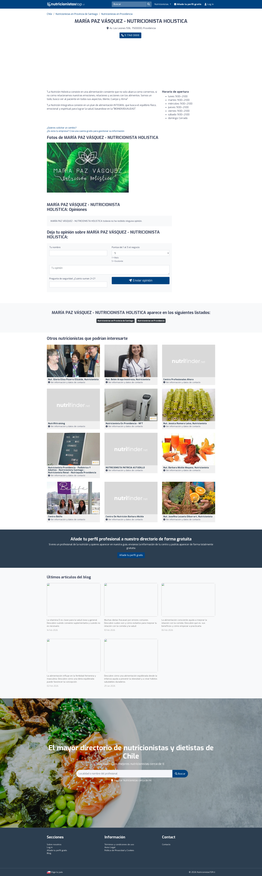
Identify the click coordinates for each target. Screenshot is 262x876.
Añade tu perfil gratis (188, 4)
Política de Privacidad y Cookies (119, 850)
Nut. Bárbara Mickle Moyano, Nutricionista (186, 467)
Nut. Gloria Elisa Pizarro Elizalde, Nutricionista (73, 379)
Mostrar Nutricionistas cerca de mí (132, 780)
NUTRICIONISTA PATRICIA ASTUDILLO (125, 467)
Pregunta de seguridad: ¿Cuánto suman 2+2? (72, 278)
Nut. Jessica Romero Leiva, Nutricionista (185, 423)
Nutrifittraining (56, 423)
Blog (49, 853)
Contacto (166, 844)
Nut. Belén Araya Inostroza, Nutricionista (128, 379)
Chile (49, 14)
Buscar (181, 773)
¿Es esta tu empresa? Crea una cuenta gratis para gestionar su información (85, 131)
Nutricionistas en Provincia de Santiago (76, 14)
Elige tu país (56, 872)
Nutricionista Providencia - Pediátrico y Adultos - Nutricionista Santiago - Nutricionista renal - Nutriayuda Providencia (72, 470)
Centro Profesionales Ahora (178, 379)
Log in (210, 4)
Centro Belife (55, 516)
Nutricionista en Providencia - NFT (124, 423)
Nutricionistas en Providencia (117, 14)
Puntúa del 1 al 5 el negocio (126, 247)
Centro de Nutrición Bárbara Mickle (125, 516)
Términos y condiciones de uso (119, 844)
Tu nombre (54, 247)
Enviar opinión (142, 280)
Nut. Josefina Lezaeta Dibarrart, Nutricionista (187, 516)
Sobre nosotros (54, 844)
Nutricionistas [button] (161, 4)
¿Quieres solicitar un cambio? (62, 127)
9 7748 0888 (131, 35)
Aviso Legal (109, 847)
